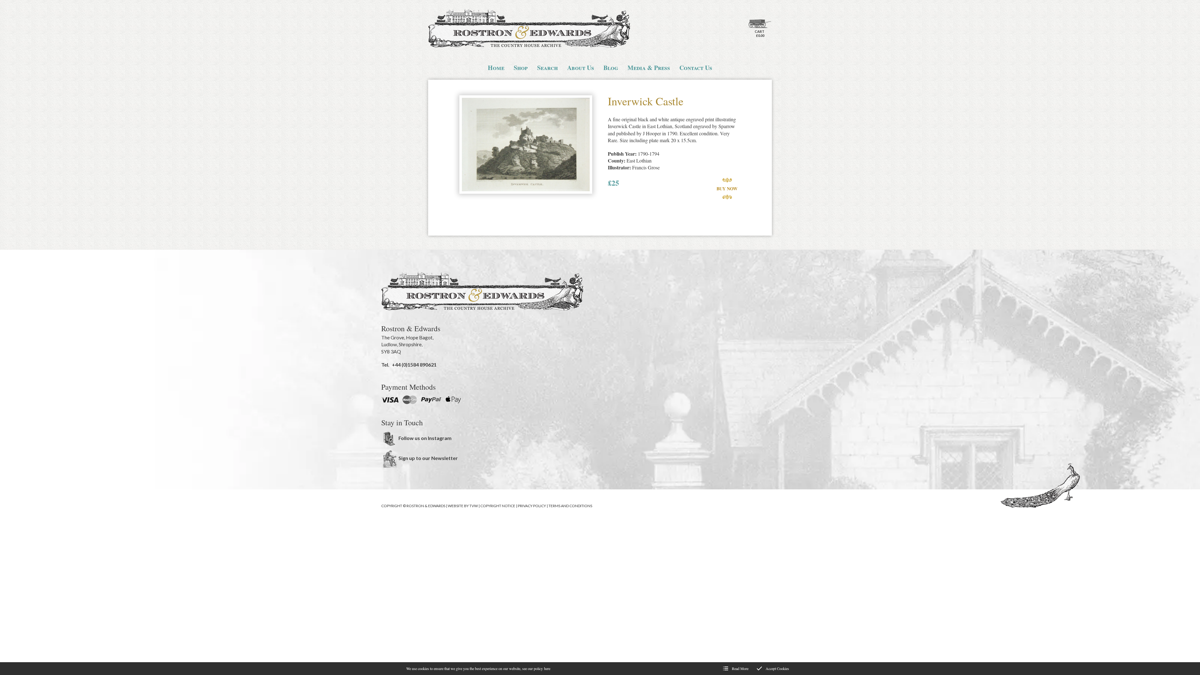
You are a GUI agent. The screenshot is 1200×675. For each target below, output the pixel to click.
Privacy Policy (532, 505)
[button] (525, 145)
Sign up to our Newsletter (428, 458)
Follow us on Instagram (425, 438)
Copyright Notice (497, 505)
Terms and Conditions (570, 505)
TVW (473, 505)
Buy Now (727, 188)
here (547, 668)
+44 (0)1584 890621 (414, 365)
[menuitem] (496, 68)
